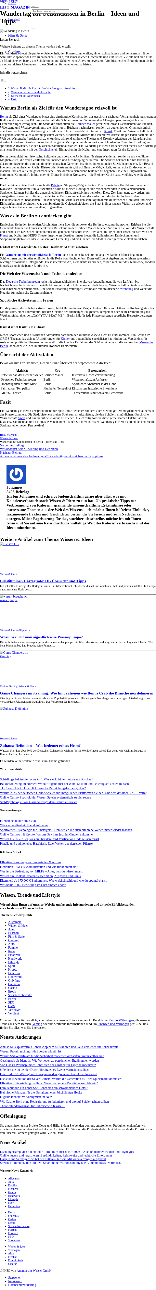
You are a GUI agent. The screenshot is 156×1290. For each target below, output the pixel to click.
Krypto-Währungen (121, 1020)
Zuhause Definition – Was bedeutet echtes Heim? (40, 745)
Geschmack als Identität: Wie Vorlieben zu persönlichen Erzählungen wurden (49, 1060)
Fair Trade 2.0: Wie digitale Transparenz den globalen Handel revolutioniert (48, 1074)
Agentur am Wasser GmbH (34, 1270)
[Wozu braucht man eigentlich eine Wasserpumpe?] (18, 600)
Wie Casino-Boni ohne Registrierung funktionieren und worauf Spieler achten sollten (54, 1101)
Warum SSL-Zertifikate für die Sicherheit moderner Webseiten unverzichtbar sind (52, 1056)
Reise (11, 951)
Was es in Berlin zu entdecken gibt (31, 92)
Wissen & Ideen (8, 574)
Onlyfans (14, 980)
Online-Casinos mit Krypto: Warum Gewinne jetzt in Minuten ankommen (47, 834)
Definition (14, 1206)
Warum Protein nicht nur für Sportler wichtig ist (30, 1051)
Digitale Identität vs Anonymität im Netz (26, 1097)
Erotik (12, 991)
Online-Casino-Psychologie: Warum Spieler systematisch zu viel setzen (45, 797)
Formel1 (13, 998)
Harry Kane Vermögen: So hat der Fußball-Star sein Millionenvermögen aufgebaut (53, 1159)
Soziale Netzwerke (20, 995)
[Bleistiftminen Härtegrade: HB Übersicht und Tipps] (9, 544)
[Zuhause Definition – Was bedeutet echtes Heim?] (14, 708)
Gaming (13, 686)
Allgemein (24, 630)
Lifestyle (13, 962)
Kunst (108, 131)
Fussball (13, 933)
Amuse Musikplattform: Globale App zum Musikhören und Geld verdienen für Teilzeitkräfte (59, 1047)
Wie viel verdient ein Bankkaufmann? (24, 825)
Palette (55, 185)
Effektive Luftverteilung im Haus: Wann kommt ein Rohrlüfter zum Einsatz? (49, 1083)
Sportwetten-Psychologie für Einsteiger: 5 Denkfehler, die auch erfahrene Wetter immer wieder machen (66, 830)
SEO (11, 1002)
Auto (11, 944)
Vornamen (14, 1240)
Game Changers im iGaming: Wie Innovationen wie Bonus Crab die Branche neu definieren (76, 693)
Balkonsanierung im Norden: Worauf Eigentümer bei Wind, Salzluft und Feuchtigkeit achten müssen (64, 784)
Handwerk (15, 958)
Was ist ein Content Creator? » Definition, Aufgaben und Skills (40, 876)
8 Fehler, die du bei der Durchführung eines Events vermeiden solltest (44, 1069)
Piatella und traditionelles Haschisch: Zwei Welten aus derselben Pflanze (46, 843)
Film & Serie (16, 936)
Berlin (4, 116)
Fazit (14, 99)
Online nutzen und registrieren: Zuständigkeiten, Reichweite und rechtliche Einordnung (56, 1155)
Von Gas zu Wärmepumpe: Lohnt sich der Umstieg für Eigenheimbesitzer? (48, 1065)
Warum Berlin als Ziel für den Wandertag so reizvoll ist (43, 88)
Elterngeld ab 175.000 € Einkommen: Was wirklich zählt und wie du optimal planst (53, 880)
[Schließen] (33, 28)
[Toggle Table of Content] (3, 81)
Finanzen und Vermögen (113, 1024)
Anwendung (125, 289)
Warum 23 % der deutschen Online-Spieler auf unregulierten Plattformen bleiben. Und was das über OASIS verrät (73, 793)
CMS (11, 1006)
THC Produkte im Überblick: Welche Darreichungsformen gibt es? (43, 788)
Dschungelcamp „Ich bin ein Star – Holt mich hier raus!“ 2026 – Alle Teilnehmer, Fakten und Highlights (67, 1151)
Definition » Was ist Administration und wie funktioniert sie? (39, 867)
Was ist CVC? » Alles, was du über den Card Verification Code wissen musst (49, 839)
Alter (11, 929)
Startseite (14, 1277)
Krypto (12, 969)
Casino (4, 686)
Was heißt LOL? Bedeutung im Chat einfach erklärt (33, 885)
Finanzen (14, 955)
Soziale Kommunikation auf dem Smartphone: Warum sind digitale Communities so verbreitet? (60, 1162)
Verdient (13, 1013)
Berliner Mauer (85, 124)
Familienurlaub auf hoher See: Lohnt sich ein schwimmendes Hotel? (44, 1088)
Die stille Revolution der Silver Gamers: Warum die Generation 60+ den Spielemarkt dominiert (60, 1079)
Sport (21, 418)
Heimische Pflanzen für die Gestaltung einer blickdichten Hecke (41, 1092)
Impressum (15, 1281)
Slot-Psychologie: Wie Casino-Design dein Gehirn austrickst (38, 802)
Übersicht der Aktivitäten (25, 95)
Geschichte (46, 149)
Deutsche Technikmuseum (23, 281)
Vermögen (14, 1009)
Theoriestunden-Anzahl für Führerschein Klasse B (32, 1106)
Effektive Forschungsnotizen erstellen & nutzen (30, 862)
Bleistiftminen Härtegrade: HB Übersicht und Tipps (43, 581)
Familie (13, 947)
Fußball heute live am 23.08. (18, 820)
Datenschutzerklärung (22, 1285)
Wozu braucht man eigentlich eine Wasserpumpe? (42, 637)
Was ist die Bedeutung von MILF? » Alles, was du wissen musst (41, 871)
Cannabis (14, 984)
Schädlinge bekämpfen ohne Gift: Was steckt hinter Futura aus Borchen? (46, 779)
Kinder (65, 338)
